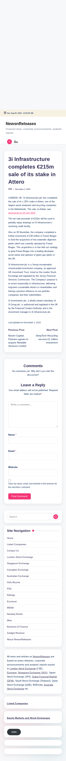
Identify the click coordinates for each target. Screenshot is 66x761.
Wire (9, 620)
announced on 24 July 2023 (21, 213)
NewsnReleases (21, 123)
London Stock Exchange (20, 557)
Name (12, 435)
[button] (55, 516)
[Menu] (15, 142)
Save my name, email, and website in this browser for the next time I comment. (32, 485)
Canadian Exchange (18, 570)
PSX (9, 589)
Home (10, 538)
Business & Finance (17, 626)
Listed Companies (16, 544)
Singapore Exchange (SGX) (33, 672)
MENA (10, 607)
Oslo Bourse (13, 582)
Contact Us (13, 550)
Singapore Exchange (18, 563)
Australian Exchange (18, 576)
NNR (14, 732)
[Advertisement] (21, 21)
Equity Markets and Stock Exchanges (28, 718)
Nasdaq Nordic (15, 614)
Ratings (11, 595)
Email (12, 451)
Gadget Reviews (16, 633)
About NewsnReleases (19, 639)
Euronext (12, 601)
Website (13, 467)
